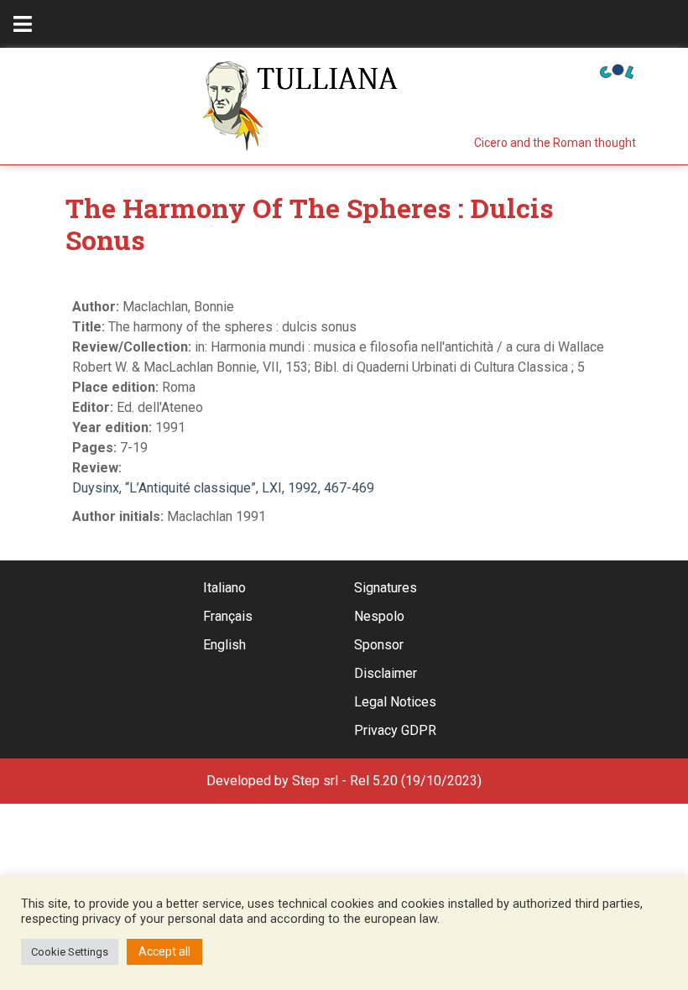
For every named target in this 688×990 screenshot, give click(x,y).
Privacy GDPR (395, 730)
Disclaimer (385, 673)
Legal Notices (395, 702)
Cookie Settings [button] (69, 952)
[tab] (22, 24)
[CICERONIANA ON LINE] (616, 70)
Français (228, 616)
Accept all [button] (164, 951)
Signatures (385, 588)
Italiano (224, 588)
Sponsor (379, 645)
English (224, 645)
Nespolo (379, 616)
